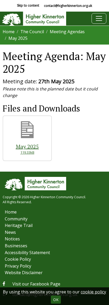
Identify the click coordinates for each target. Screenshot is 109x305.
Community (16, 219)
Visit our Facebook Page (36, 284)
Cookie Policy (18, 259)
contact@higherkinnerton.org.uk (68, 5)
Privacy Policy (18, 266)
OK (55, 299)
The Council (32, 32)
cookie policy (93, 292)
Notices (12, 239)
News (10, 232)
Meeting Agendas (67, 32)
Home (9, 32)
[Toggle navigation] (99, 18)
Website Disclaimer (24, 272)
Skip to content (28, 5)
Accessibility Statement (27, 252)
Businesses (16, 246)
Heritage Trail (19, 225)
